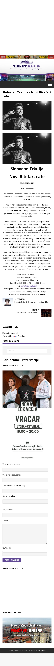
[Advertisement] (27, 27)
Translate (21, 336)
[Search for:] (27, 351)
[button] (49, 84)
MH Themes (42, 650)
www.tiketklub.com (29, 286)
